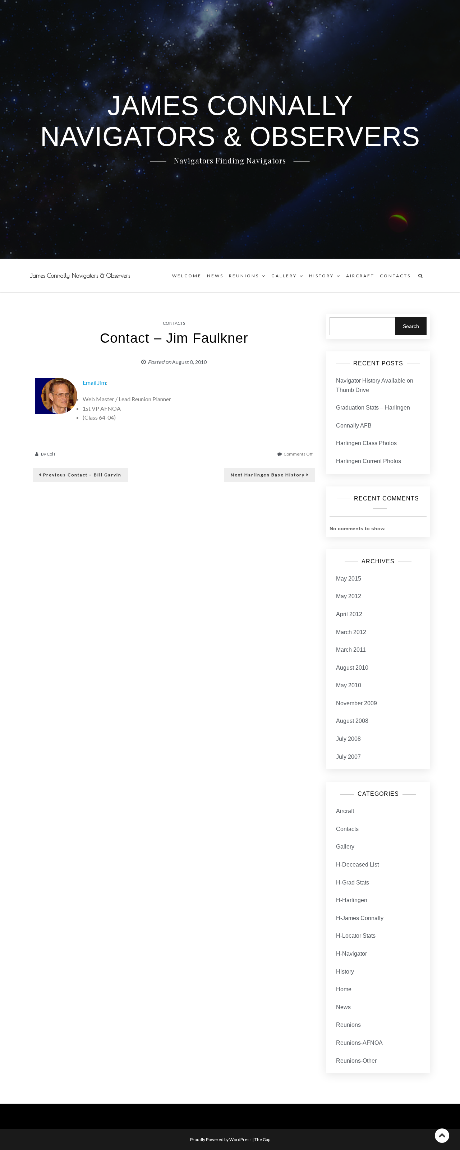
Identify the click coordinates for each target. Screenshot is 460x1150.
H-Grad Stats (352, 882)
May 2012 (348, 596)
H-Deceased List (357, 865)
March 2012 (351, 632)
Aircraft (360, 275)
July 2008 (348, 739)
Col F (51, 454)
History (321, 275)
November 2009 (356, 703)
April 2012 (349, 614)
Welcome (187, 275)
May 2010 (348, 685)
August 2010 (352, 668)
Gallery (284, 275)
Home (343, 989)
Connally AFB (354, 425)
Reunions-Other (356, 1061)
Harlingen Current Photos (368, 461)
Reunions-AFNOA (359, 1043)
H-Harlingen (351, 900)
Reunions (244, 275)
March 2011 (351, 650)
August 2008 (352, 721)
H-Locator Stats (356, 936)
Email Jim (94, 382)
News (215, 275)
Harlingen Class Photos (366, 443)
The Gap (262, 1139)
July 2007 (348, 757)
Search (411, 326)
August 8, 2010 (189, 362)
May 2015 (348, 579)
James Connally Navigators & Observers (80, 275)
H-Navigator (351, 954)
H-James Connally (359, 918)
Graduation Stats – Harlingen (373, 408)
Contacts (395, 275)
